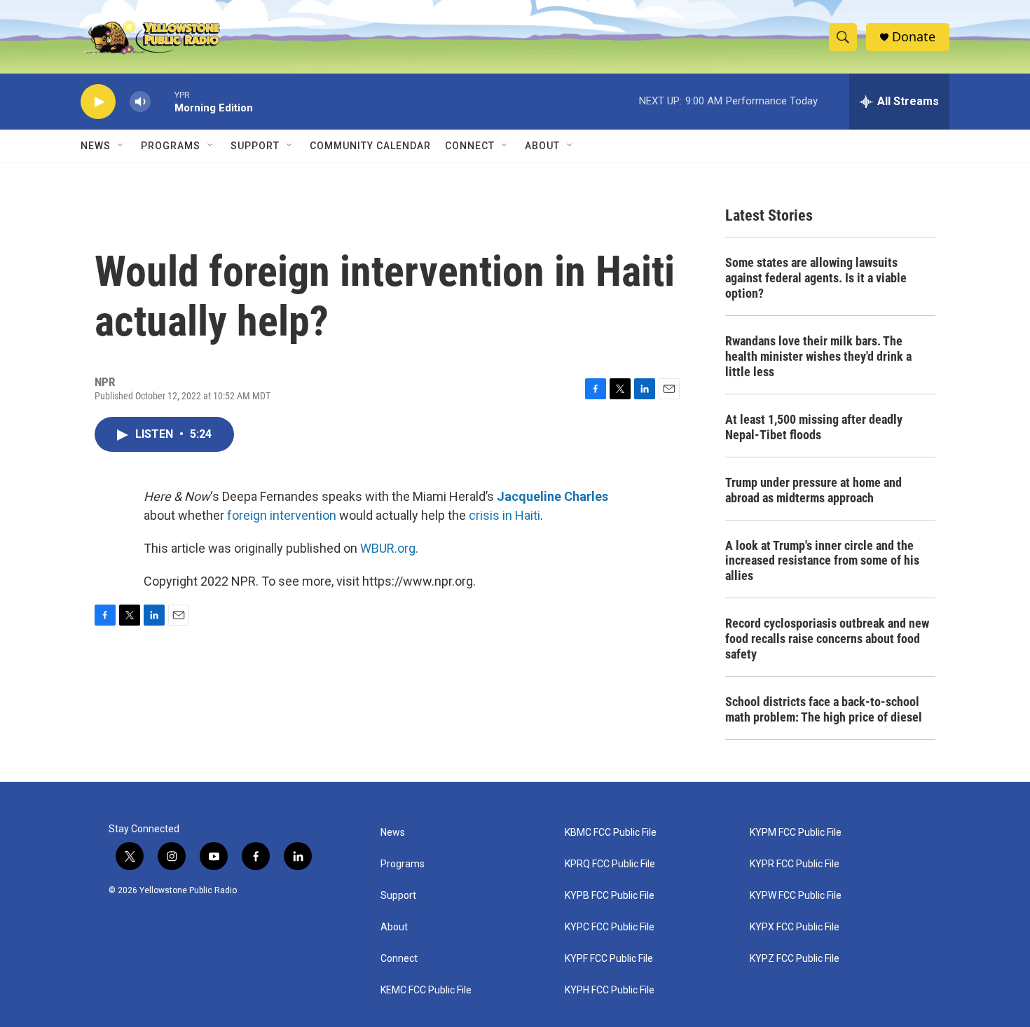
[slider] (162, 101)
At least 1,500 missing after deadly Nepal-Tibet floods (813, 427)
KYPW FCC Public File (796, 895)
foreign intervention (281, 515)
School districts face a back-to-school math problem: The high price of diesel (823, 709)
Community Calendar (370, 145)
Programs (170, 145)
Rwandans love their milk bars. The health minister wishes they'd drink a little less (818, 356)
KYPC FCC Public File (609, 927)
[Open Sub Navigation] (121, 145)
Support (255, 145)
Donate (913, 36)
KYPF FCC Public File (609, 958)
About (394, 927)
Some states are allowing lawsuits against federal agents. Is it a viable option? (816, 278)
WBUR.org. (389, 548)
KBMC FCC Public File (611, 832)
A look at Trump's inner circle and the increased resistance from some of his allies (822, 561)
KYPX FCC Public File (794, 927)
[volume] (140, 102)
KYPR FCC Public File (794, 864)
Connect (470, 145)
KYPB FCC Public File (609, 895)
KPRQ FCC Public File (610, 864)
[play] (98, 102)
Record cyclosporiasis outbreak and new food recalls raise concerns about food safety (827, 638)
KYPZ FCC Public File (794, 958)
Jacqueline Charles (552, 496)
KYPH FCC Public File (609, 990)
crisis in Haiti (504, 515)
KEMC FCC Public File (426, 990)
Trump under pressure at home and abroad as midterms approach (813, 490)
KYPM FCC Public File (796, 832)
